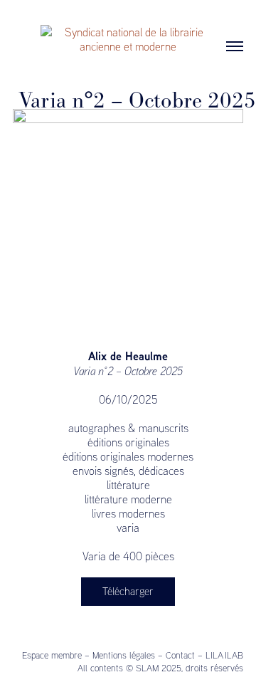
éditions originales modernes (128, 456)
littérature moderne (128, 499)
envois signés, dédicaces (128, 470)
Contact (180, 655)
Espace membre (52, 655)
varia (128, 527)
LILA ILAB (224, 655)
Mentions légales (123, 655)
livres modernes (128, 513)
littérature (128, 485)
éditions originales (128, 442)
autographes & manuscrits (128, 428)
